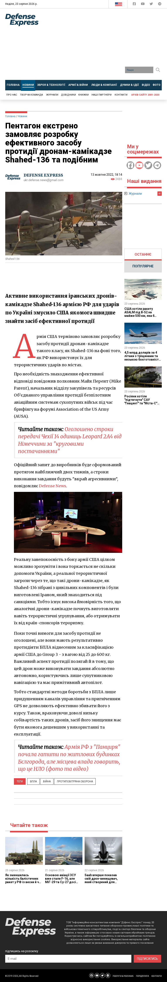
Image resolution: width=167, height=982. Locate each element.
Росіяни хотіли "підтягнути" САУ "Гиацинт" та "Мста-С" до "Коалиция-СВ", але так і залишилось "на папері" (141, 405)
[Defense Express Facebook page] (134, 5)
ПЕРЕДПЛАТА (142, 976)
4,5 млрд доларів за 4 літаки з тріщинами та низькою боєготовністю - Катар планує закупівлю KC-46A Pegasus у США (142, 361)
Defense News (52, 485)
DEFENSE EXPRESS (43, 175)
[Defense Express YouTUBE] (143, 5)
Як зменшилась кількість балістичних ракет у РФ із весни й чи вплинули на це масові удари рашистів (23, 882)
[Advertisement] (106, 45)
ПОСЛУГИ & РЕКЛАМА (123, 976)
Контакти (121, 94)
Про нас (11, 94)
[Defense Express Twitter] (151, 5)
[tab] (143, 254)
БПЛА (33, 781)
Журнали (52, 94)
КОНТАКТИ (156, 976)
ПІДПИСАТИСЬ (147, 958)
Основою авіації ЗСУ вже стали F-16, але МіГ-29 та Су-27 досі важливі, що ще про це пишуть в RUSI (62, 882)
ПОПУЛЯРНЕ (143, 266)
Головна (10, 116)
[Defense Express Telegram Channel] (160, 5)
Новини (22, 116)
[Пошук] (158, 70)
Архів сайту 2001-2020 (145, 94)
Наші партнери (102, 94)
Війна (47, 781)
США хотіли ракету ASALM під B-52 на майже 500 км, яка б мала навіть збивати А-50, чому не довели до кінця (142, 317)
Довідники (68, 94)
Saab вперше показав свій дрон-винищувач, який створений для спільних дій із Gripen (101, 880)
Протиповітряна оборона (75, 781)
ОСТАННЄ (143, 254)
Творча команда (31, 94)
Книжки (83, 94)
